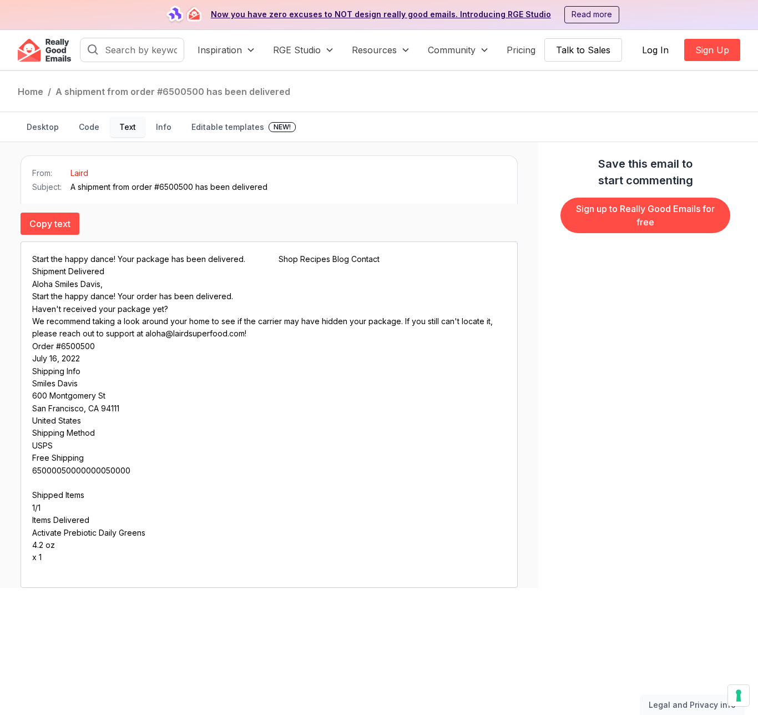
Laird (79, 173)
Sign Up (712, 50)
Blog (341, 259)
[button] (226, 50)
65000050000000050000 (81, 470)
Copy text (49, 223)
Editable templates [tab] (241, 127)
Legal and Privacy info (692, 704)
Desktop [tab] (43, 127)
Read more (592, 14)
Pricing (521, 50)
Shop (289, 259)
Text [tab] (127, 127)
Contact (365, 259)
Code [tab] (89, 127)
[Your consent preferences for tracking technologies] (738, 695)
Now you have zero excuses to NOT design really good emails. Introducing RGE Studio (381, 14)
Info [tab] (163, 127)
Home (30, 91)
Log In (655, 50)
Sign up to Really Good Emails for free (645, 215)
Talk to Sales (583, 50)
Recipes (316, 259)
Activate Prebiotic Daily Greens (88, 532)
